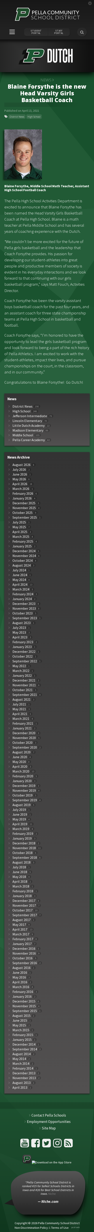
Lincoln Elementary (27, 421)
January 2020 (22, 781)
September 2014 (24, 1049)
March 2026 (20, 489)
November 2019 (24, 790)
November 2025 (24, 508)
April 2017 (19, 929)
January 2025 (22, 546)
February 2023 (22, 642)
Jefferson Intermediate (29, 416)
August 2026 (21, 465)
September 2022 (24, 661)
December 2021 (23, 680)
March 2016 (20, 987)
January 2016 (22, 996)
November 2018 (24, 848)
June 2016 (19, 972)
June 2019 (19, 814)
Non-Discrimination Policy (31, 1228)
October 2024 (22, 561)
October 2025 (22, 513)
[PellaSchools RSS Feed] (68, 1145)
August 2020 (21, 752)
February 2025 (22, 541)
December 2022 (23, 652)
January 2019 (22, 838)
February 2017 (22, 939)
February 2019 (22, 834)
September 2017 (24, 915)
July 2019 (19, 810)
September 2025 (24, 517)
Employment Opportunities (49, 1121)
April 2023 (19, 637)
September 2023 (24, 618)
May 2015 (19, 1025)
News (45, 80)
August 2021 (21, 699)
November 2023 (24, 608)
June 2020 (19, 757)
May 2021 (19, 709)
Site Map (49, 1128)
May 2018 (19, 877)
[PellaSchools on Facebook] (36, 1145)
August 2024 (21, 565)
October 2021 (22, 690)
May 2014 (19, 1059)
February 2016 (22, 992)
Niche (52, 1194)
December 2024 (23, 551)
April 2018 (19, 881)
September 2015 (24, 1011)
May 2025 (19, 527)
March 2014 (20, 1064)
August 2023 (21, 623)
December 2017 (23, 901)
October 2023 (22, 613)
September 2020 (24, 747)
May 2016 (19, 977)
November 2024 (24, 556)
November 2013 (24, 1078)
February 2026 (22, 493)
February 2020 (22, 776)
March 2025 (20, 537)
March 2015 (20, 1030)
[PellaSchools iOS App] (47, 1162)
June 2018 (19, 872)
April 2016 (19, 982)
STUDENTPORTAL (36, 32)
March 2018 (20, 886)
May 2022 (19, 666)
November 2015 (24, 1006)
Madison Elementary (27, 430)
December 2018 (23, 843)
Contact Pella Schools (48, 1115)
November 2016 (24, 953)
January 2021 (22, 728)
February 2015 (22, 1035)
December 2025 (23, 503)
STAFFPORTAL (58, 32)
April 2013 (19, 1087)
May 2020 (19, 762)
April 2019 (19, 824)
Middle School (22, 435)
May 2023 (19, 632)
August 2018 (21, 862)
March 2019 (20, 829)
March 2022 (20, 671)
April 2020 (19, 767)
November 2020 (24, 738)
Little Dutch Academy (28, 426)
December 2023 (23, 604)
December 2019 (23, 786)
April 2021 (19, 714)
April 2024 (19, 584)
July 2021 (19, 704)
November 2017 (24, 905)
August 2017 (21, 920)
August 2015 (21, 1016)
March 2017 (20, 934)
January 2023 (22, 647)
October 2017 (22, 910)
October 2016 (22, 958)
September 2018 (24, 858)
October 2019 (22, 795)
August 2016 (21, 968)
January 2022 (22, 675)
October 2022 (22, 656)
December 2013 (23, 1073)
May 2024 (19, 580)
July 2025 (19, 522)
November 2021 (24, 685)
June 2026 (19, 474)
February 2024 (22, 594)
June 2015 (19, 1020)
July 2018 (19, 867)
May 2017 (19, 925)
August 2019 (21, 805)
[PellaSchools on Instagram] (58, 1145)
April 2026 (19, 484)
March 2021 (20, 719)
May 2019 (19, 819)
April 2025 (19, 532)
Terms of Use (60, 1228)
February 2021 (22, 723)
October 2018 (22, 853)
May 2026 (19, 479)
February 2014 (22, 1068)
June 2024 (19, 575)
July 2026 (19, 469)
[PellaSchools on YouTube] (25, 1145)
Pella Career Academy (28, 440)
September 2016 (24, 963)
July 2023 (19, 628)
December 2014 (23, 1044)
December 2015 (23, 1001)
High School (34, 116)
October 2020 (22, 743)
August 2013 (21, 1083)
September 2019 (24, 800)
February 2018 (22, 891)
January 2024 (22, 599)
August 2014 (21, 1054)
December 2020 (23, 733)
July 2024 (19, 570)
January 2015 (22, 1040)
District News (17, 116)
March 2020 (20, 771)
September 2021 (24, 695)
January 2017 (22, 944)
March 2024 (20, 589)
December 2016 (23, 949)
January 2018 (22, 896)
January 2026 (22, 498)
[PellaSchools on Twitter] (47, 1145)
